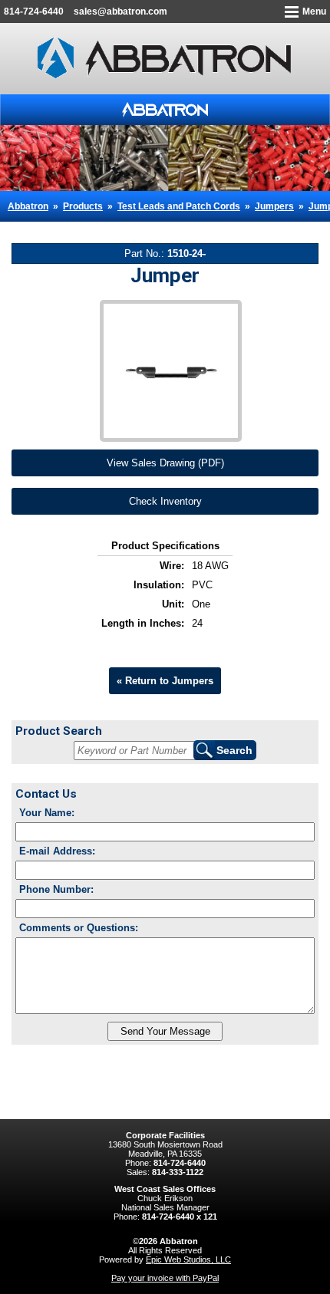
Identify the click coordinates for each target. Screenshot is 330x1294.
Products (83, 206)
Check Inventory (165, 501)
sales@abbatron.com (120, 11)
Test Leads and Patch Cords (178, 206)
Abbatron (28, 206)
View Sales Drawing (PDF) (165, 463)
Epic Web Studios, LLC (188, 1259)
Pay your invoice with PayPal (165, 1277)
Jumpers (274, 206)
